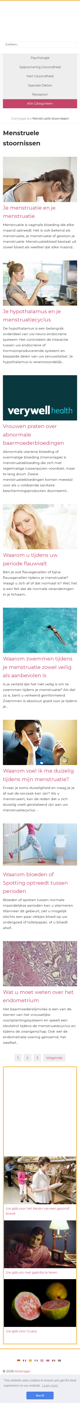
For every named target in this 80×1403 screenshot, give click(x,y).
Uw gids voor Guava (21, 1331)
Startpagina (20, 118)
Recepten (40, 94)
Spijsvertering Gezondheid (40, 67)
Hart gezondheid (40, 76)
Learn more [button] (50, 1385)
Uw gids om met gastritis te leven (31, 1272)
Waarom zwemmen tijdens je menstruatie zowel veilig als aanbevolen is (37, 667)
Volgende (54, 1058)
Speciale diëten (40, 85)
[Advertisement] (40, 21)
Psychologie (40, 58)
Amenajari (22, 1371)
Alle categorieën (40, 103)
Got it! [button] (40, 1395)
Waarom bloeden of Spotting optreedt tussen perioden (35, 882)
